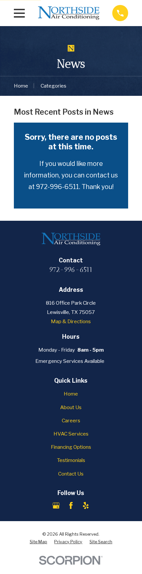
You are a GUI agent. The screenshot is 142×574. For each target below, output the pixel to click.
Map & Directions (71, 321)
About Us (71, 407)
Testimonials (71, 460)
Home (71, 394)
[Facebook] (71, 505)
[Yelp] (85, 505)
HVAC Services (71, 434)
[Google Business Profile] (56, 505)
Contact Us (71, 474)
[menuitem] (38, 542)
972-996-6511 (70, 269)
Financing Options (71, 447)
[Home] (68, 13)
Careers (71, 420)
